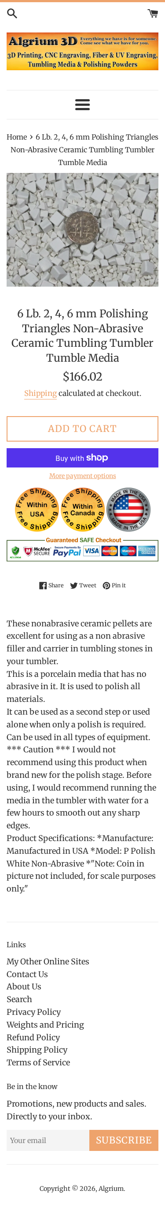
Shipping (40, 393)
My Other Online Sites (48, 961)
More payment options (82, 476)
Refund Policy (33, 1037)
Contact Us (27, 974)
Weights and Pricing (45, 1025)
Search (19, 999)
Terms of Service (38, 1062)
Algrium (111, 1189)
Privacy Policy (34, 1012)
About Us (24, 987)
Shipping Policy (37, 1050)
